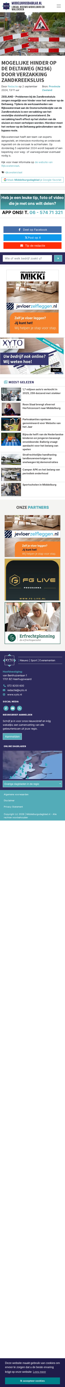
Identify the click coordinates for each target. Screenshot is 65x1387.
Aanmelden (12, 736)
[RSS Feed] (19, 708)
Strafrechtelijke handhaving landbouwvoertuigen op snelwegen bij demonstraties (40, 458)
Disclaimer (9, 800)
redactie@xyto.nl (17, 690)
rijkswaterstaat (13, 172)
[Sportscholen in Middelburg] (11, 489)
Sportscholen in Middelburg (39, 484)
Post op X (34, 237)
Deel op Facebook (35, 229)
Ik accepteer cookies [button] (32, 1380)
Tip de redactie (35, 245)
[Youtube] (13, 708)
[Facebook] (6, 708)
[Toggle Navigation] (58, 6)
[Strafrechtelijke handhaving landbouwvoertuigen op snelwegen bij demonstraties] (11, 459)
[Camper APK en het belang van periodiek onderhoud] (11, 474)
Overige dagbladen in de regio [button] (21, 783)
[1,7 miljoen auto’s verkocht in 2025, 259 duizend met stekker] (11, 394)
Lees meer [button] (39, 1371)
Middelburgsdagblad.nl (27, 3)
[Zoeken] (58, 258)
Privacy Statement (13, 806)
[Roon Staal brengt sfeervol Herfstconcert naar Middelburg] (11, 409)
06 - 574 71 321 (46, 212)
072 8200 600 (15, 685)
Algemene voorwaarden (16, 794)
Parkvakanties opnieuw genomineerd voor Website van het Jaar (42, 423)
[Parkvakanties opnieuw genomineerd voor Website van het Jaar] (11, 424)
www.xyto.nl (14, 694)
